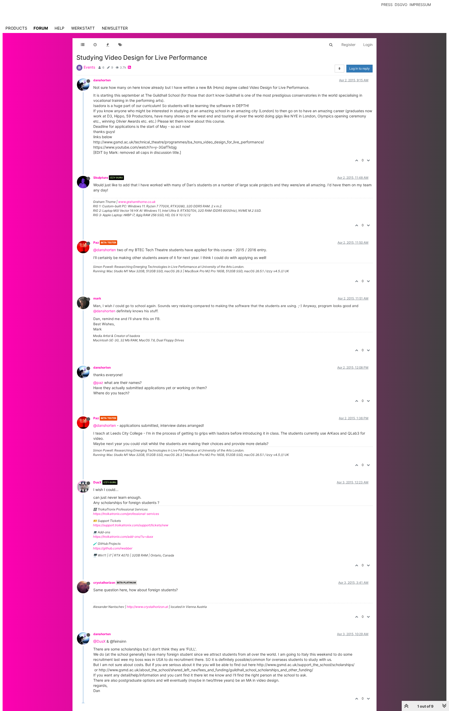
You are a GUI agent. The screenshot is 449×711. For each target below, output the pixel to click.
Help (59, 28)
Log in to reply (359, 68)
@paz (98, 382)
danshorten (102, 80)
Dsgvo (401, 4)
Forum (41, 28)
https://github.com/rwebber (112, 548)
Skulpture (100, 178)
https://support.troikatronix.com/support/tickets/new (130, 525)
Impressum (420, 4)
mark (97, 298)
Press (387, 4)
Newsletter (115, 28)
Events (89, 67)
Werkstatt (83, 28)
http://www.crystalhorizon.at (147, 607)
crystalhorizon (104, 582)
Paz (96, 242)
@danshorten (104, 250)
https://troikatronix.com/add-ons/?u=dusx (123, 537)
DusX (97, 482)
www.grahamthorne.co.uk (137, 202)
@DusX (99, 641)
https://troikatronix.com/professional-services (126, 514)
